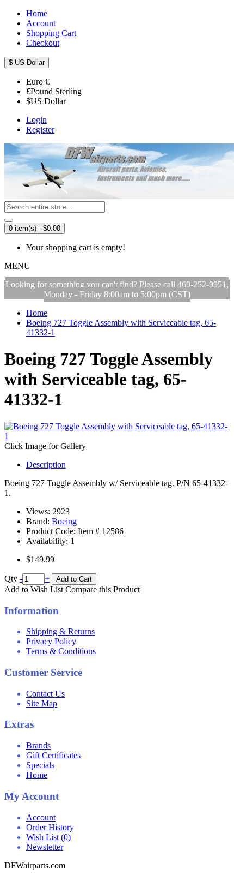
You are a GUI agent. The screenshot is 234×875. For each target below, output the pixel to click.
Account (41, 817)
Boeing (64, 521)
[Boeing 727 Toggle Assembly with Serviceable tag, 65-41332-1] (117, 436)
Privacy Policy (51, 641)
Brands (38, 745)
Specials (40, 765)
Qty (10, 578)
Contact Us (45, 693)
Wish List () (48, 837)
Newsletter (44, 847)
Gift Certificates (53, 755)
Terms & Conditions (61, 651)
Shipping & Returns (60, 631)
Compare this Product (102, 589)
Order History (50, 827)
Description (46, 464)
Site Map (41, 703)
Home (36, 775)
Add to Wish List (33, 589)
